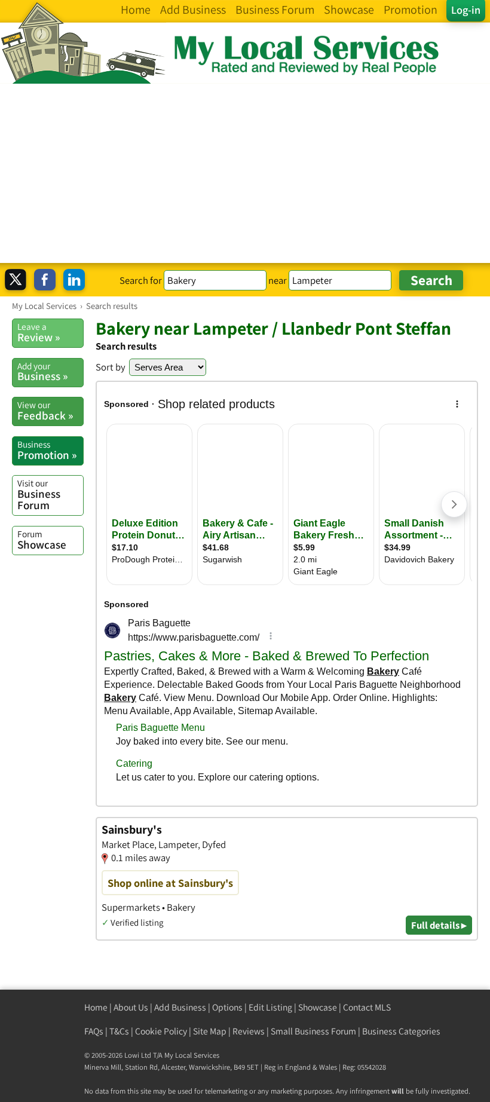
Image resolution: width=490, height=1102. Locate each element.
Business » (42, 372)
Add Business (180, 1007)
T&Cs (119, 1031)
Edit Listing (270, 1007)
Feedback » (45, 411)
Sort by (110, 367)
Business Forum (38, 494)
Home (96, 1007)
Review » (38, 332)
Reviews (248, 1031)
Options (227, 1007)
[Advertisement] (245, 173)
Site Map (209, 1031)
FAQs (93, 1031)
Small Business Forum (313, 1031)
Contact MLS (367, 1007)
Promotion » (46, 450)
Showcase (41, 540)
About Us (131, 1007)
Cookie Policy (161, 1031)
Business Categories (401, 1031)
